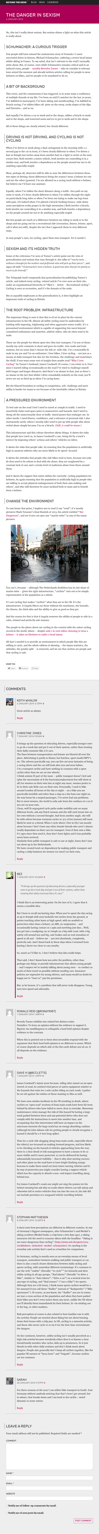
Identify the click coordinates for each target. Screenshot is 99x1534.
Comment (11, 1441)
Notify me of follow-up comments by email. (32, 1505)
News (42, 2)
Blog (34, 2)
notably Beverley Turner (45, 68)
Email (10, 1483)
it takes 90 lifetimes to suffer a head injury (39, 634)
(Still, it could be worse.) (68, 425)
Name (9, 1473)
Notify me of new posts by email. (26, 1513)
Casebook (52, 2)
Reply (20, 718)
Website (10, 1494)
